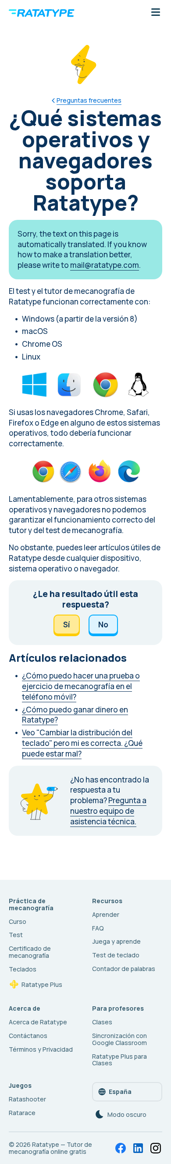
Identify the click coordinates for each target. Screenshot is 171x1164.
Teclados (22, 969)
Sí (66, 624)
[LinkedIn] (138, 1148)
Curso (17, 921)
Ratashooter (27, 1099)
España (120, 1091)
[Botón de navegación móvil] (155, 12)
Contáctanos (28, 1035)
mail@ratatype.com (104, 265)
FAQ (98, 928)
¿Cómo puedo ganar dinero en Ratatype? (75, 714)
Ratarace (22, 1112)
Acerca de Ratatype (38, 1022)
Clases (102, 1022)
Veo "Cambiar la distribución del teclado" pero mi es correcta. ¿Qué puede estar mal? (82, 743)
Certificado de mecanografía (30, 952)
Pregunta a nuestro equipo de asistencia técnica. (108, 811)
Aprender (105, 914)
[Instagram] (155, 1148)
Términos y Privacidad (41, 1049)
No (103, 624)
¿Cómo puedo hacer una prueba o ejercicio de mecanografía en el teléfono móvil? (81, 686)
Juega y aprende (116, 941)
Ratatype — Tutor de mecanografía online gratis (50, 1148)
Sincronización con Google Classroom (119, 1039)
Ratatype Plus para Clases (119, 1060)
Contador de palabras (123, 968)
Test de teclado (115, 955)
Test (16, 934)
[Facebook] (120, 1148)
